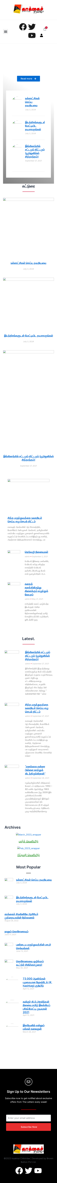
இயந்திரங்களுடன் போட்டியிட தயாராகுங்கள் (35, 126)
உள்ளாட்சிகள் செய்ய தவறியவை (32, 102)
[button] (5, 31)
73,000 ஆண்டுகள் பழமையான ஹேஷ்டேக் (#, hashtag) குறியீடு (37, 982)
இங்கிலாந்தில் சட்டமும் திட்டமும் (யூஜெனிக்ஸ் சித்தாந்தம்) (37, 656)
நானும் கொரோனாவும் (16, 931)
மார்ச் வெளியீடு (28, 841)
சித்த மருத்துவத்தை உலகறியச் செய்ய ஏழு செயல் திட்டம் (36, 708)
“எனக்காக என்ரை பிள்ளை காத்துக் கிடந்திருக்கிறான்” (35, 770)
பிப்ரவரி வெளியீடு (28, 855)
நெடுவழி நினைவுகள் (36, 552)
